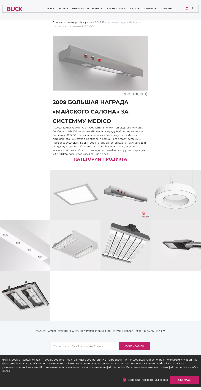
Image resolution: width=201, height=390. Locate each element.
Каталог (63, 9)
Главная (50, 8)
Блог (138, 331)
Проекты (97, 9)
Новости (129, 331)
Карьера (160, 331)
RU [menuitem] (193, 8)
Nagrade (86, 22)
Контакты (166, 9)
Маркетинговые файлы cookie (148, 379)
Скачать (74, 331)
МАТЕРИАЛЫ (150, 9)
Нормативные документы (95, 331)
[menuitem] (193, 8)
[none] (193, 8)
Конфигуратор (80, 8)
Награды (135, 8)
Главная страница (65, 22)
